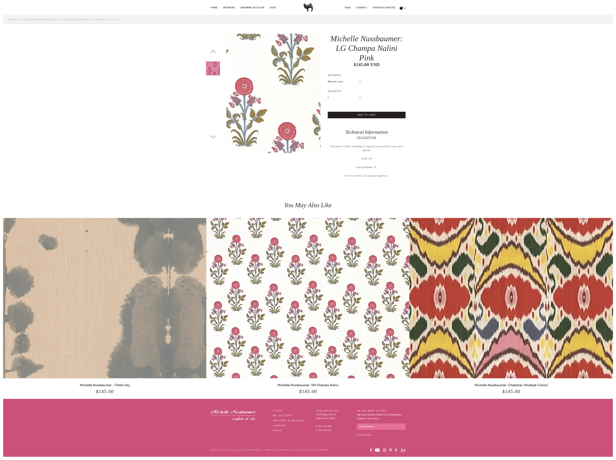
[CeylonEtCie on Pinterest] (390, 450)
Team (348, 7)
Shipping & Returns (289, 420)
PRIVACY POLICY (301, 450)
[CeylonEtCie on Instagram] (384, 450)
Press (277, 430)
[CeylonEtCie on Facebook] (371, 450)
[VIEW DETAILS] (104, 298)
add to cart (366, 114)
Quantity (334, 91)
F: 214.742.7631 (323, 430)
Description (366, 137)
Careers (279, 425)
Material (334, 75)
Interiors (229, 7)
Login (277, 411)
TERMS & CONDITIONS (277, 450)
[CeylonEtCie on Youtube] (377, 450)
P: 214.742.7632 (324, 426)
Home (214, 7)
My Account (282, 415)
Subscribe (364, 435)
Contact (361, 7)
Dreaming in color (252, 7)
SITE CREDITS (321, 450)
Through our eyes (383, 7)
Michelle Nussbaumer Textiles (37, 19)
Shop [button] (273, 7)
